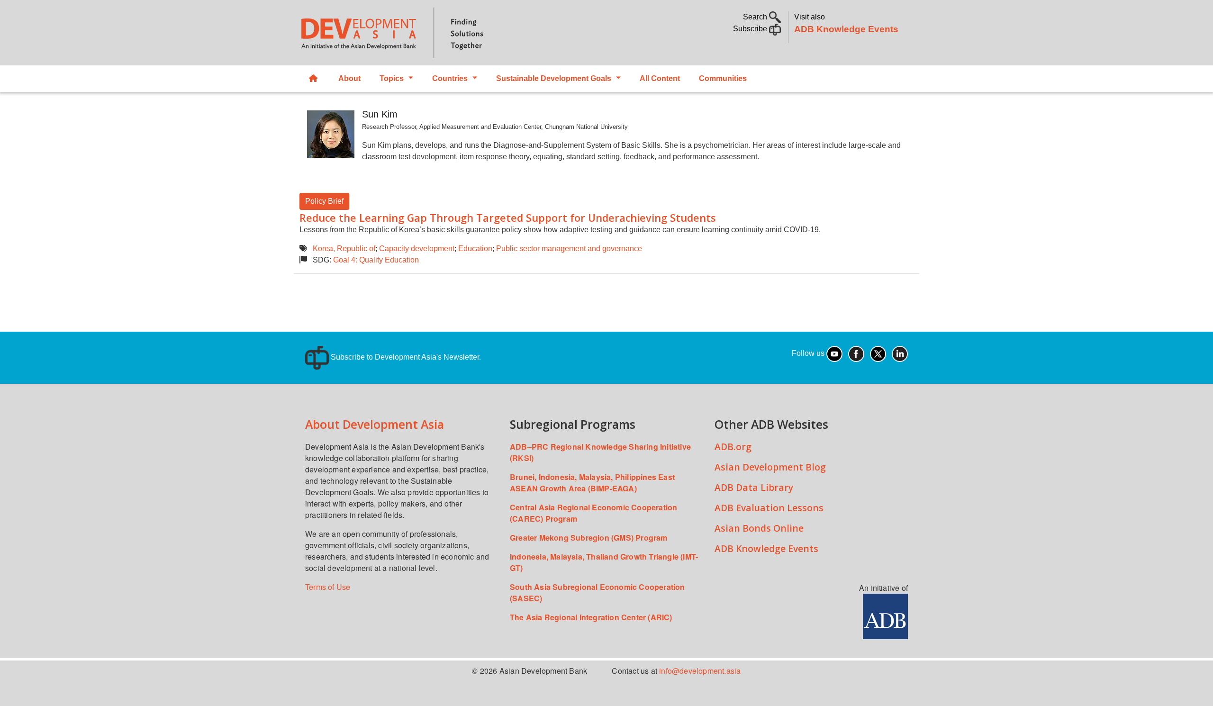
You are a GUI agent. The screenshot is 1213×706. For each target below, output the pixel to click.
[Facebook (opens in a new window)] (856, 353)
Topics (392, 78)
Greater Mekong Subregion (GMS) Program (589, 537)
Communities (723, 78)
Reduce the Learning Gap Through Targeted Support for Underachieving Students (507, 218)
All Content (660, 78)
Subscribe (751, 29)
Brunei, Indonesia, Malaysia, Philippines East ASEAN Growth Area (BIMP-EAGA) (592, 482)
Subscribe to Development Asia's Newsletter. (405, 357)
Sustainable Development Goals (553, 78)
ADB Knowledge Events (846, 29)
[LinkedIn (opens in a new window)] (900, 353)
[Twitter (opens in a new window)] (878, 353)
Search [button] (756, 17)
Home (314, 78)
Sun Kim (380, 114)
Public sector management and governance (569, 248)
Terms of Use (327, 586)
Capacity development (416, 248)
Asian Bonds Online (759, 528)
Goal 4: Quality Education (376, 260)
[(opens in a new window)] (885, 615)
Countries (450, 78)
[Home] (448, 32)
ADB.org (733, 446)
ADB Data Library (754, 487)
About (349, 78)
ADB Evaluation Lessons (769, 507)
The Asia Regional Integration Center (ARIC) (591, 617)
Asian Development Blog (770, 467)
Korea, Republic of (344, 248)
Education (475, 248)
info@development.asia (700, 670)
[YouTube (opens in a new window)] (834, 353)
